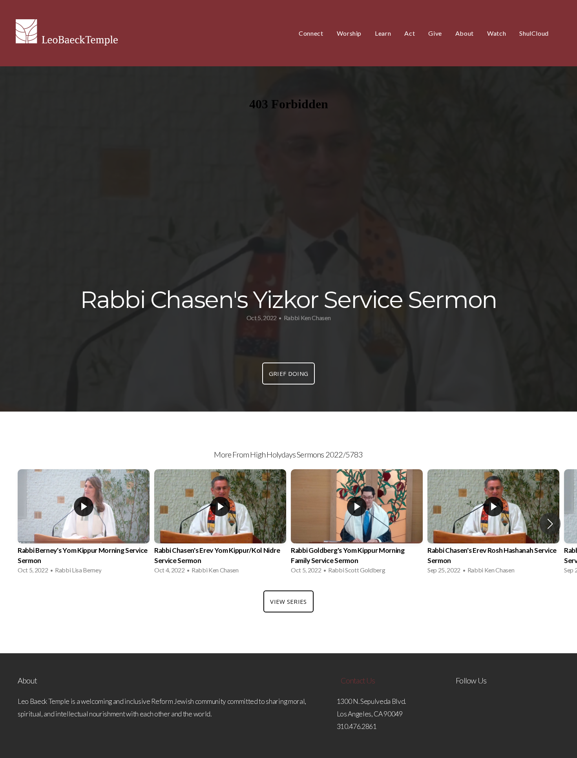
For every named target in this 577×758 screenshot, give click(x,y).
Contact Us (358, 680)
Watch (496, 33)
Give (435, 33)
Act (409, 33)
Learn (383, 33)
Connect (311, 33)
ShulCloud (534, 33)
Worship (349, 33)
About (464, 33)
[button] (550, 523)
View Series (288, 601)
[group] (84, 524)
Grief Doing (288, 373)
